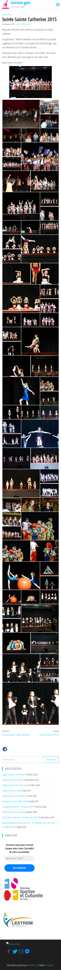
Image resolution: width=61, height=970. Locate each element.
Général (5, 14)
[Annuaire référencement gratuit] (13, 943)
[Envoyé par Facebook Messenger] (27, 951)
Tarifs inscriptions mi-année (13, 812)
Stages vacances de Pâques (13, 796)
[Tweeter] (14, 951)
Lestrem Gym (25, 24)
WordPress (32, 965)
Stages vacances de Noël (12, 780)
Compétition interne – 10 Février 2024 (17, 806)
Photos (10, 14)
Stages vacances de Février (13, 774)
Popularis (50, 965)
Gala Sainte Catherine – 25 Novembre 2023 (20, 817)
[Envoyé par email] (21, 951)
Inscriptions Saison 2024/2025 (14, 801)
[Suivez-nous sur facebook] (5, 750)
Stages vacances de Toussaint (14, 785)
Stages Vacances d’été (11, 790)
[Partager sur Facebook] (8, 951)
